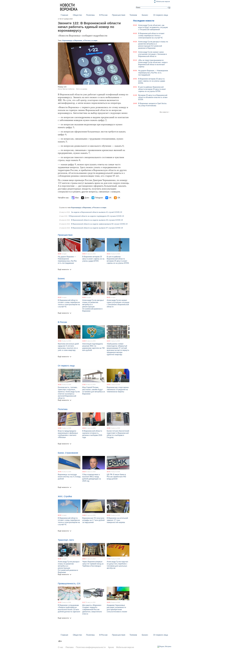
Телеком (133, 15)
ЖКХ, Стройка (65, 496)
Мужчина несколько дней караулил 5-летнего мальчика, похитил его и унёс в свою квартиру (68, 347)
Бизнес (145, 15)
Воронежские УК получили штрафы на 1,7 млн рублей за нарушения (93, 520)
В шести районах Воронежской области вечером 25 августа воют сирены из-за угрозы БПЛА (118, 260)
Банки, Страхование (68, 453)
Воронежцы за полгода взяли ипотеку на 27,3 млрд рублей (69, 476)
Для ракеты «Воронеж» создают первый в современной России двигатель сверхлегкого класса (92, 609)
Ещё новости (63, 269)
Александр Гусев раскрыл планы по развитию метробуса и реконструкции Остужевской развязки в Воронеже (93, 305)
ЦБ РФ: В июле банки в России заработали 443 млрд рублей (116, 476)
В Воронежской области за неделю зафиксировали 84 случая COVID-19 (99, 224)
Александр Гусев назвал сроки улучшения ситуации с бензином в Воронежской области (118, 303)
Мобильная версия (163, 1)
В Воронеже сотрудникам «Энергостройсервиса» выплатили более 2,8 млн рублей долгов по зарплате (69, 608)
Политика (90, 15)
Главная (64, 15)
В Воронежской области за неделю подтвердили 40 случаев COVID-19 (96, 216)
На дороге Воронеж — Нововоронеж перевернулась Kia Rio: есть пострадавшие (67, 260)
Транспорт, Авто (66, 540)
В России (103, 15)
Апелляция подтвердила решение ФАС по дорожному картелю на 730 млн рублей (93, 347)
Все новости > (164, 112)
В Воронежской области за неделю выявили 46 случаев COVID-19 (97, 220)
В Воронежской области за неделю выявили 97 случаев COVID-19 (97, 228)
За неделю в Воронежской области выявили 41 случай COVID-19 (96, 212)
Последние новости (143, 21)
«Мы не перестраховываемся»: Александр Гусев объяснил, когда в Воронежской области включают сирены (152, 63)
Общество (77, 15)
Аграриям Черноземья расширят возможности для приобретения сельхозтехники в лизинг (117, 608)
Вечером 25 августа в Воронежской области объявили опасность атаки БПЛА (152, 97)
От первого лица (160, 15)
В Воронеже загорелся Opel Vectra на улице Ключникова (152, 104)
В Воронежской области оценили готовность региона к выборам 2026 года (92, 434)
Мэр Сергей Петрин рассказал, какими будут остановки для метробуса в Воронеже (93, 390)
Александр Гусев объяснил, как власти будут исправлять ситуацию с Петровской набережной (153, 27)
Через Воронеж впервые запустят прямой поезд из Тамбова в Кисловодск (93, 564)
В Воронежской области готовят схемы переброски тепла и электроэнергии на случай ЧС (69, 303)
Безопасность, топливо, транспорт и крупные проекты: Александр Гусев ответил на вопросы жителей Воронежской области (69, 392)
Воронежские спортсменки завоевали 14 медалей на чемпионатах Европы (118, 389)
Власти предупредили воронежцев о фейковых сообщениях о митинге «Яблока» (68, 434)
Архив (111, 647)
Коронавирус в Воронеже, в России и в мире (79, 40)
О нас (60, 647)
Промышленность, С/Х (69, 583)
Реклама (69, 647)
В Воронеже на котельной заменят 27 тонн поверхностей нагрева (117, 520)
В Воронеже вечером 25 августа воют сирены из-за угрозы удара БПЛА (93, 259)
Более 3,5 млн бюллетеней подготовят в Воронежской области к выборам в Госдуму (118, 434)
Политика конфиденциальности (91, 647)
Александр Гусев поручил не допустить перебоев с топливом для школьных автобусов (117, 565)
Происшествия (118, 15)
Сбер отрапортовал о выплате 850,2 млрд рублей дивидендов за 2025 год (91, 477)
